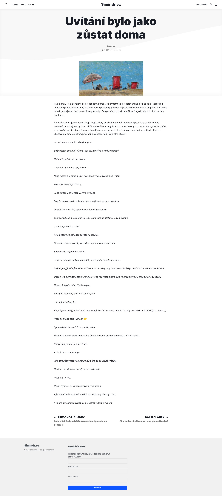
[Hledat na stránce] (211, 4)
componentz (49, 450)
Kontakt (31, 4)
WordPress (28, 450)
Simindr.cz (111, 4)
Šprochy (111, 46)
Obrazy (15, 4)
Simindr (105, 50)
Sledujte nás (201, 4)
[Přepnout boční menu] (6, 4)
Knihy (23, 4)
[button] (216, 4)
